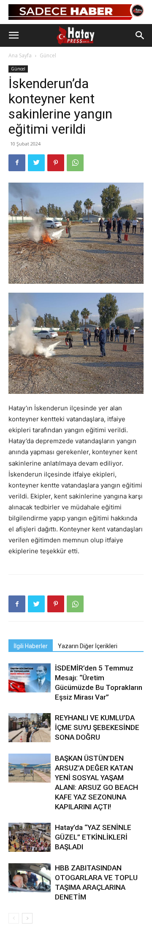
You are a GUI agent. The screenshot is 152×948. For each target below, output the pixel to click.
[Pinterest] (55, 162)
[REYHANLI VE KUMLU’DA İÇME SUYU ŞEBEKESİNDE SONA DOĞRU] (29, 727)
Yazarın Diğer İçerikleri (87, 646)
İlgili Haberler (31, 646)
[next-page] (27, 918)
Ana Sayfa (20, 55)
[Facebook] (16, 162)
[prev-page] (13, 918)
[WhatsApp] (75, 162)
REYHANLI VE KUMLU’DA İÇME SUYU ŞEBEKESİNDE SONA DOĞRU (97, 727)
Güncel (48, 55)
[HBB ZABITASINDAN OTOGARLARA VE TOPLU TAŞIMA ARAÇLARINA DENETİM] (29, 877)
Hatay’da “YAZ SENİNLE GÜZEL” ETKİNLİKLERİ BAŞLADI (93, 837)
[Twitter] (36, 162)
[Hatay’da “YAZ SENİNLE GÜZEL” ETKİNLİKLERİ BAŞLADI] (29, 837)
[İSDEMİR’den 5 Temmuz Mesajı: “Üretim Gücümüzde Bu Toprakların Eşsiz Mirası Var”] (29, 677)
